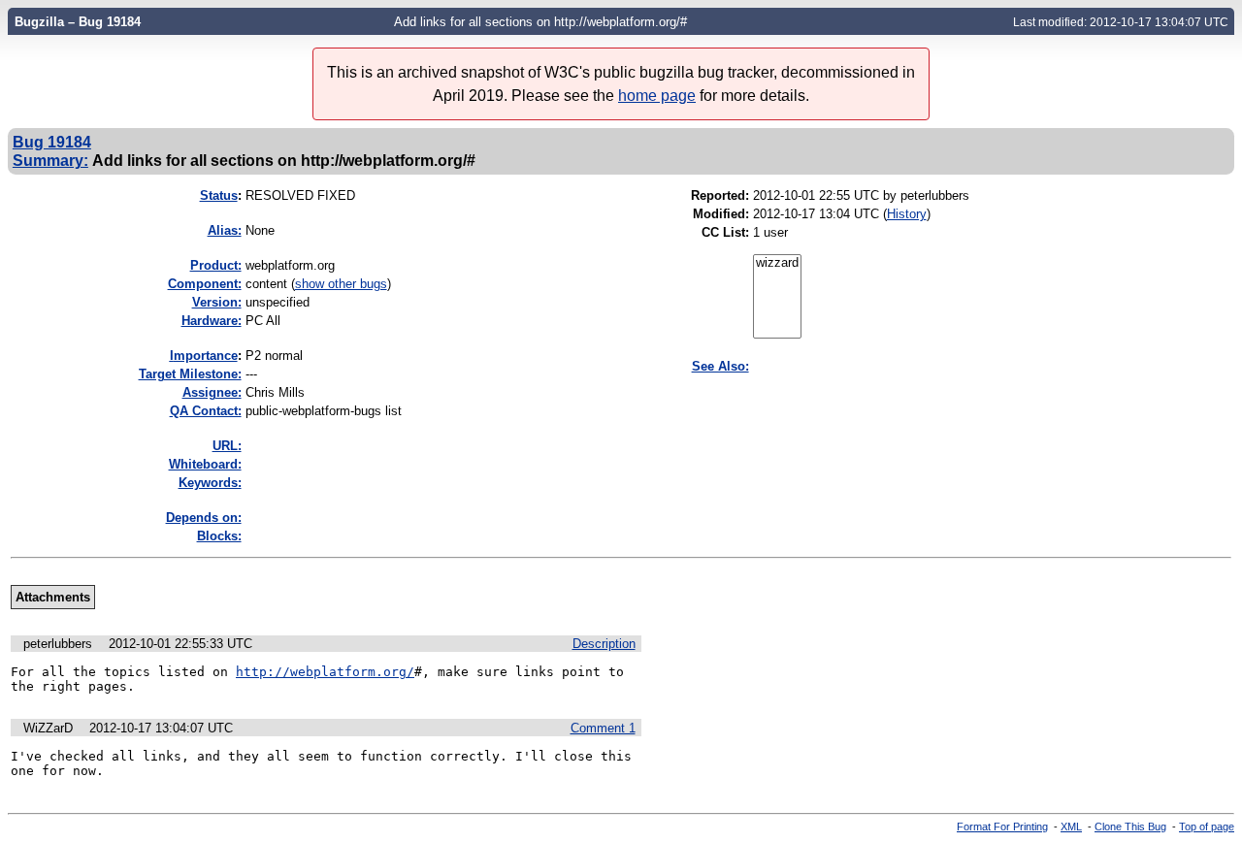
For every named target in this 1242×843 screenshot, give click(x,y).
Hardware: (211, 320)
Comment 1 (603, 728)
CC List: (725, 232)
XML (1071, 826)
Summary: (50, 160)
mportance (204, 355)
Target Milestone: (190, 374)
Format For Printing (1002, 826)
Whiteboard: (205, 464)
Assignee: (212, 392)
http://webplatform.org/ (325, 672)
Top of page (1206, 826)
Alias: (225, 230)
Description (604, 643)
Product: (216, 265)
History (907, 214)
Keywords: (210, 482)
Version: (217, 302)
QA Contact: (206, 411)
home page (657, 95)
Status (219, 195)
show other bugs (341, 283)
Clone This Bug (1130, 826)
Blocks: (219, 536)
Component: (205, 283)
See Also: (720, 366)
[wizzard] (777, 263)
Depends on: (204, 517)
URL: (227, 445)
